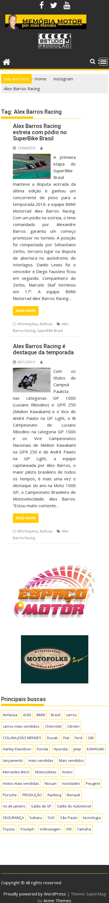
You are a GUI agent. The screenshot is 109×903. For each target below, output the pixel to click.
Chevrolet (53, 726)
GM (91, 737)
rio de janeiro (14, 806)
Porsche (10, 794)
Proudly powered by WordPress (34, 894)
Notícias (46, 324)
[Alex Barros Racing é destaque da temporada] (31, 371)
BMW (41, 714)
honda (42, 748)
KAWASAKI (95, 748)
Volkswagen (50, 829)
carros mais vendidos (21, 726)
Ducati (52, 737)
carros (71, 714)
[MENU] (103, 62)
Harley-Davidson (17, 748)
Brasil (55, 714)
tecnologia (92, 817)
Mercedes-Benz (16, 771)
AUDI (27, 714)
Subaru (35, 817)
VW (69, 829)
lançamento (13, 760)
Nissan (50, 783)
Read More (26, 311)
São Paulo (68, 817)
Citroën (73, 726)
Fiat (66, 737)
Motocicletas (45, 771)
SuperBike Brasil (50, 330)
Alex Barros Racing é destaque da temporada (43, 349)
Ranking (54, 794)
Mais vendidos (71, 760)
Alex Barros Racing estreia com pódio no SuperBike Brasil (40, 132)
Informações (27, 324)
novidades (71, 783)
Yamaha (84, 829)
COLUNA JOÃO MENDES (22, 737)
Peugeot (93, 783)
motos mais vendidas (21, 783)
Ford (78, 737)
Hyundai (61, 748)
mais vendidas (41, 760)
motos (67, 771)
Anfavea (10, 714)
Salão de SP (41, 806)
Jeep (77, 748)
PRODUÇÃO (32, 794)
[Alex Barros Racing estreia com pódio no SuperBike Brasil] (31, 157)
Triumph (27, 829)
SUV (51, 817)
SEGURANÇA (13, 817)
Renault (73, 794)
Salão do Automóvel (74, 806)
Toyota (9, 829)
